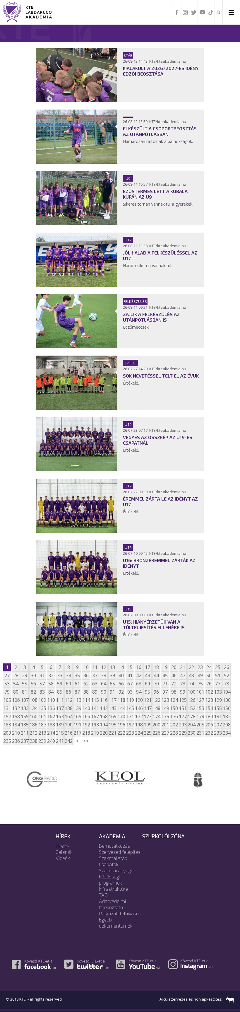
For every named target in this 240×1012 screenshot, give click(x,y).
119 (130, 700)
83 (42, 692)
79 (7, 692)
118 (121, 700)
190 (68, 724)
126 (191, 700)
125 (182, 700)
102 (209, 692)
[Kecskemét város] (198, 779)
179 (200, 716)
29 (24, 675)
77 (217, 683)
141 (95, 708)
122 (156, 700)
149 (165, 708)
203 (182, 724)
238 (33, 741)
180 (209, 716)
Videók (63, 858)
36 (86, 675)
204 (191, 724)
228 (174, 733)
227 (165, 733)
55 (24, 683)
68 (138, 683)
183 (7, 724)
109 (42, 700)
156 (226, 708)
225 (147, 733)
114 (86, 700)
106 (16, 700)
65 (112, 683)
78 (226, 683)
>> (86, 741)
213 (42, 733)
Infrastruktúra (113, 889)
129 (218, 700)
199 (147, 724)
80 (15, 692)
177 (182, 716)
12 (103, 667)
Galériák (64, 852)
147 (147, 708)
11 (94, 667)
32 (51, 675)
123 (165, 700)
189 (60, 724)
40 (121, 675)
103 (218, 692)
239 (42, 741)
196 (121, 724)
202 (174, 724)
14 (121, 667)
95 (147, 692)
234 (226, 733)
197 (130, 724)
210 (16, 733)
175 (165, 716)
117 (112, 700)
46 (173, 675)
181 (218, 716)
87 (77, 692)
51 (217, 675)
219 (95, 733)
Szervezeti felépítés (119, 852)
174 (156, 716)
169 (112, 716)
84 (51, 692)
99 (182, 692)
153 (200, 708)
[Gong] (42, 779)
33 (59, 675)
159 (24, 716)
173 (147, 716)
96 (156, 692)
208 (226, 724)
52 (226, 675)
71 (165, 683)
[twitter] (193, 12)
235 (7, 741)
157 (7, 716)
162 (51, 716)
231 (200, 733)
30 (33, 675)
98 (173, 692)
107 (24, 700)
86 (68, 692)
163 (60, 716)
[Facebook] (176, 12)
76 (209, 683)
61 (77, 683)
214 (51, 733)
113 (77, 700)
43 (147, 675)
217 (77, 733)
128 (209, 700)
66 (121, 683)
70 (156, 683)
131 (7, 708)
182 (226, 716)
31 (42, 675)
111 (60, 700)
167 (95, 716)
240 (51, 741)
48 (191, 675)
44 (156, 675)
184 (16, 724)
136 (51, 708)
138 (68, 708)
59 (59, 683)
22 (191, 667)
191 (77, 724)
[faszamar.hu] (228, 999)
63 (94, 683)
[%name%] (76, 100)
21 (182, 667)
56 (33, 683)
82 (33, 692)
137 (60, 708)
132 (16, 708)
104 (226, 692)
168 (103, 716)
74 (191, 683)
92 (121, 692)
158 (16, 716)
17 (147, 667)
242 (68, 741)
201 (165, 724)
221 (112, 733)
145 (130, 708)
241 (60, 741)
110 (51, 700)
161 (42, 716)
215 (60, 733)
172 (139, 716)
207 (218, 724)
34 (68, 675)
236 (16, 741)
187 (42, 724)
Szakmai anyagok (117, 871)
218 (86, 733)
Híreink (63, 846)
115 (95, 700)
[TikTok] (210, 12)
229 (182, 733)
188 (51, 724)
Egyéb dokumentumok (116, 923)
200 (156, 724)
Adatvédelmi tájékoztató (112, 904)
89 (94, 692)
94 (138, 692)
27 (7, 675)
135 (42, 708)
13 (112, 667)
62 (86, 683)
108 (33, 700)
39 (112, 675)
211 (24, 733)
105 (7, 700)
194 (103, 724)
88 (86, 692)
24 (209, 667)
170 (121, 716)
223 (130, 733)
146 (139, 708)
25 (217, 667)
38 (103, 675)
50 (209, 675)
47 (182, 675)
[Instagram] (185, 12)
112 (68, 700)
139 (77, 708)
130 (226, 700)
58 (51, 683)
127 (200, 700)
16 (138, 667)
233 (218, 733)
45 (165, 675)
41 (130, 675)
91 (112, 692)
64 (103, 683)
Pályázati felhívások (120, 914)
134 (33, 708)
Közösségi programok (110, 880)
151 (182, 708)
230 (191, 733)
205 (200, 724)
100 (191, 692)
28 (15, 675)
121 (147, 700)
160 (33, 716)
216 (68, 733)
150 (174, 708)
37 (94, 675)
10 (86, 667)
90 (103, 692)
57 (42, 683)
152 (191, 708)
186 (33, 724)
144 (121, 708)
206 (209, 724)
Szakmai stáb (113, 858)
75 (200, 683)
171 (130, 716)
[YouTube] (202, 12)
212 (33, 733)
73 (182, 683)
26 (226, 667)
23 (200, 667)
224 (139, 733)
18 (156, 667)
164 (68, 716)
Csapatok (109, 864)
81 (24, 692)
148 (156, 708)
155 (218, 708)
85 (59, 692)
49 (200, 675)
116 (103, 700)
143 (112, 708)
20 (173, 667)
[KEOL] (120, 777)
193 (95, 724)
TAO (103, 895)
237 (24, 741)
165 (77, 716)
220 (103, 733)
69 (147, 683)
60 (68, 683)
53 (7, 683)
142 (103, 708)
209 (7, 733)
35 (77, 675)
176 (174, 716)
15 (130, 667)
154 (209, 708)
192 (86, 724)
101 (200, 692)
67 (130, 683)
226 (156, 733)
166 (86, 716)
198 (139, 724)
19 (165, 667)
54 (15, 683)
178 (191, 716)
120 (139, 700)
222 (121, 733)
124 (174, 700)
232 (209, 733)
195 (112, 724)
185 (24, 724)
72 (173, 683)
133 (24, 708)
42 (138, 675)
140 (86, 708)
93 (130, 692)
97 (165, 692)
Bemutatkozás (114, 846)
